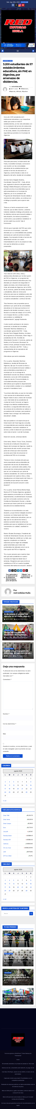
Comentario (7, 679)
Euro (4, 827)
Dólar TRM (6, 815)
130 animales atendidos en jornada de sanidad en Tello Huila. (18, 1063)
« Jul (4, 801)
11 (9, 785)
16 (30, 785)
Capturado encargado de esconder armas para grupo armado (17, 653)
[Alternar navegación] (18, 51)
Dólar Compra (7, 823)
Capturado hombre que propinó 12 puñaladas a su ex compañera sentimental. (18, 1079)
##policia (25, 91)
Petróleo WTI (7, 839)
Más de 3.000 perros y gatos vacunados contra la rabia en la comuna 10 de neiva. (18, 1091)
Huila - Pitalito (8, 953)
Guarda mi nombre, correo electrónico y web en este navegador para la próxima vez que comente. (17, 748)
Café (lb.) (6, 843)
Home (18, 1059)
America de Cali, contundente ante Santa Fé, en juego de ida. (18, 1067)
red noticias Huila (17, 86)
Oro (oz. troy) (7, 847)
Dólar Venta (6, 819)
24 (5, 792)
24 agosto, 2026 (11, 961)
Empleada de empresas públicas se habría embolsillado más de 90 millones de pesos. (18, 1085)
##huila (18, 91)
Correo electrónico (9, 724)
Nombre (6, 714)
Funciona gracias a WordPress (13, 1053)
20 (18, 789)
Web (4, 734)
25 (9, 792)
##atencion (24, 89)
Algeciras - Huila (7, 60)
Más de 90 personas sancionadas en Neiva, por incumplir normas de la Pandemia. (18, 1098)
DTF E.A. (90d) (7, 856)
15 (26, 785)
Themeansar (18, 1055)
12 (13, 785)
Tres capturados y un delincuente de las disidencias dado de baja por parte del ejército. (11, 577)
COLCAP (5, 831)
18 (9, 789)
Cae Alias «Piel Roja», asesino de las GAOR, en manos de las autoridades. (18, 1073)
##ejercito (12, 91)
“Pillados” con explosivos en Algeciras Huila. (25, 576)
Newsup (27, 1053)
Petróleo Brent (7, 835)
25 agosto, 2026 (11, 942)
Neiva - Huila (8, 934)
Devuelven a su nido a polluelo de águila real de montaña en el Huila (16, 977)
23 (31, 789)
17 (5, 789)
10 (5, 785)
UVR (4, 852)
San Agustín (8, 972)
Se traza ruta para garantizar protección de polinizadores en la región (18, 1104)
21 (22, 789)
